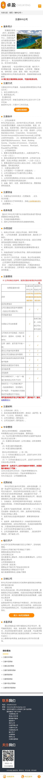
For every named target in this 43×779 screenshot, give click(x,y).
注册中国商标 (8, 661)
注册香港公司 (13, 714)
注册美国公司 (13, 730)
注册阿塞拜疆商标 (9, 688)
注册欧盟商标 (13, 739)
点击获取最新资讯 (34, 201)
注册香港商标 (8, 674)
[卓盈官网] (15, 5)
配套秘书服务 (13, 718)
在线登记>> (5, 400)
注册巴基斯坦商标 (9, 670)
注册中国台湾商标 (9, 683)
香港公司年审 (13, 716)
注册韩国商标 (8, 679)
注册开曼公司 (13, 725)
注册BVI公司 (13, 727)
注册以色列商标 (8, 666)
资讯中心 (21, 770)
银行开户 (12, 732)
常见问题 (27, 770)
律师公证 (12, 737)
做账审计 (12, 721)
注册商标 (12, 734)
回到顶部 (33, 770)
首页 (11, 13)
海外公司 (17, 13)
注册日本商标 (8, 657)
